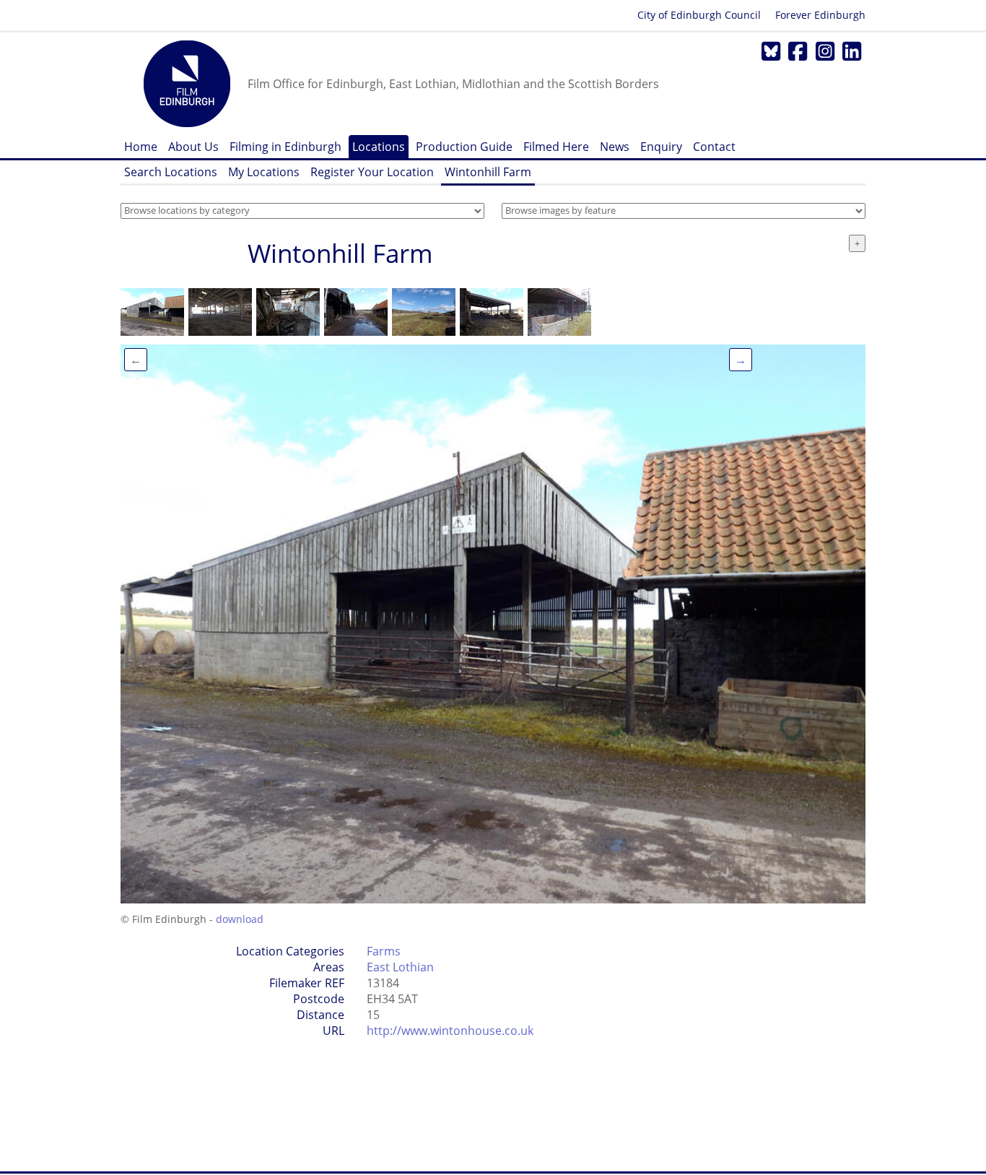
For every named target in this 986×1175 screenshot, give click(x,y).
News (614, 147)
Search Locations (170, 172)
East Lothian (400, 967)
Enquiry (661, 147)
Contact (714, 147)
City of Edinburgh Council (699, 15)
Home (140, 147)
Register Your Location (372, 172)
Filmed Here (556, 147)
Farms (384, 951)
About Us (193, 147)
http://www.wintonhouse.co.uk (450, 1031)
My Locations (264, 172)
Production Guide (464, 147)
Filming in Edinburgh (285, 147)
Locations (378, 147)
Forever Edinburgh (820, 15)
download (239, 919)
